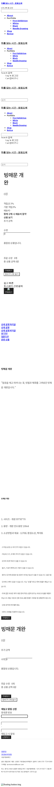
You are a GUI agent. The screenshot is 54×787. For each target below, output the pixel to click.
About (10, 15)
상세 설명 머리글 (8, 324)
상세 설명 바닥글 (8, 330)
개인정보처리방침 (6, 754)
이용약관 (3, 751)
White (16, 23)
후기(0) (4, 333)
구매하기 (6, 618)
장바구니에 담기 (9, 700)
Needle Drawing (20, 28)
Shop (9, 31)
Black (15, 26)
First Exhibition (20, 20)
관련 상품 (5, 339)
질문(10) (5, 336)
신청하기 (6, 737)
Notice (10, 33)
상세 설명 (5, 327)
